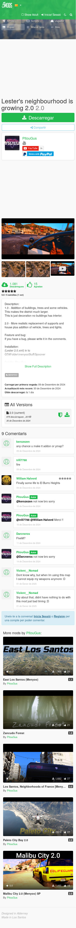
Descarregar (40, 117)
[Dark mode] (65, 14)
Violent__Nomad (27, 570)
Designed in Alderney (15, 913)
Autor (33, 497)
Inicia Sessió (42, 616)
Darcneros (23, 534)
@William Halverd (41, 520)
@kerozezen (24, 501)
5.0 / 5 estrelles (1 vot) (13, 295)
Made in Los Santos (14, 917)
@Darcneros (24, 556)
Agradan (38, 286)
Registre (59, 616)
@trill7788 (23, 520)
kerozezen (23, 441)
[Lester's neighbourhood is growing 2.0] (38, 238)
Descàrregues (17, 286)
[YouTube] (24, 142)
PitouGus (29, 138)
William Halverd (26, 478)
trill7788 (21, 460)
